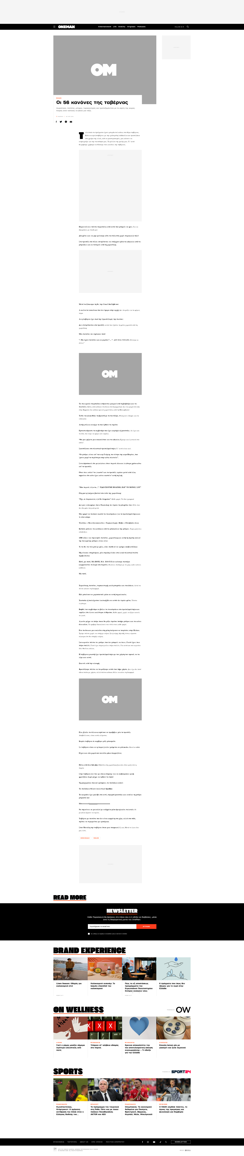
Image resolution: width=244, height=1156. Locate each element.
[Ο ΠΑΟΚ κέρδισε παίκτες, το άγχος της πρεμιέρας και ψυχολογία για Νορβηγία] (173, 1089)
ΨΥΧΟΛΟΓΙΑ (95, 1042)
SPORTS (68, 1072)
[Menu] (54, 27)
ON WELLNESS (78, 1010)
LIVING (59, 1042)
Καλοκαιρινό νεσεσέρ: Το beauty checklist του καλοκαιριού (103, 986)
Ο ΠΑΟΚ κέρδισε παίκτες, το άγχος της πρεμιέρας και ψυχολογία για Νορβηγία (173, 1109)
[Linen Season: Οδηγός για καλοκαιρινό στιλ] (70, 968)
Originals (131, 26)
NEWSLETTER (181, 1142)
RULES (59, 98)
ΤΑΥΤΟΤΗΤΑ (72, 1142)
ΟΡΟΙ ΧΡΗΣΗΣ (97, 1142)
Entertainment (104, 26)
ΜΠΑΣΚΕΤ (95, 1104)
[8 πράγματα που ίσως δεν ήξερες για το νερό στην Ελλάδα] (173, 968)
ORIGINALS (85, 838)
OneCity (121, 26)
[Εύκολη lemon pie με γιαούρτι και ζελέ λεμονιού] (173, 1028)
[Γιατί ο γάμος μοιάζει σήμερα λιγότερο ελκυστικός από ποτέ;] (70, 1028)
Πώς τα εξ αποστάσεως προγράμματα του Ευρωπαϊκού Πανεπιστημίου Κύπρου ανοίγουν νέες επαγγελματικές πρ (139, 988)
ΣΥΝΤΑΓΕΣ (163, 1042)
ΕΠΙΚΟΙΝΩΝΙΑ (58, 1142)
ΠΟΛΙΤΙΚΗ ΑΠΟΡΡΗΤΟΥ (115, 1142)
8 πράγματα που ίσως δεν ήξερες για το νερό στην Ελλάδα (172, 986)
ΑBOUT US (84, 1142)
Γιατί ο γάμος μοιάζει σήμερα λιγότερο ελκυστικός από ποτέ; (70, 1047)
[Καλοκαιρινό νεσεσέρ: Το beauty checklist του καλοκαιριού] (105, 968)
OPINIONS (163, 1104)
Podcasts (141, 26)
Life (114, 26)
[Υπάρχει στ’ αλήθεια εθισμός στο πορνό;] (105, 1028)
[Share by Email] (71, 121)
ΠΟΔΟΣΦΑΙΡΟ (61, 1104)
